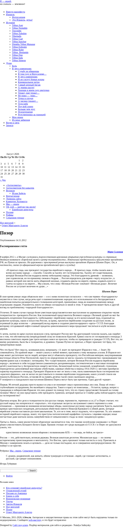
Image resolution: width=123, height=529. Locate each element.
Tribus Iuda (17, 58)
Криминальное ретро (29, 82)
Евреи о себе (12, 496)
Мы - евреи (15, 450)
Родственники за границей (32, 114)
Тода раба (23, 103)
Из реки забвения (21, 120)
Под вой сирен (25, 106)
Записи (9, 125)
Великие (10, 190)
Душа (9, 63)
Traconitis (16, 30)
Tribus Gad (17, 39)
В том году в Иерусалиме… (32, 74)
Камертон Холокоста (16, 201)
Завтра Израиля (14, 504)
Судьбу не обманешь (28, 71)
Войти (9, 476)
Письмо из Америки (16, 493)
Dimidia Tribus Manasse (23, 44)
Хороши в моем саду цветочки (33, 90)
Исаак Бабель (19, 193)
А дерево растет (26, 87)
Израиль (10, 14)
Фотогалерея (18, 17)
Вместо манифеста (15, 12)
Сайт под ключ (20, 525)
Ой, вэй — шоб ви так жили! (21, 207)
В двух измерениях (22, 68)
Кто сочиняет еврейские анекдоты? (24, 488)
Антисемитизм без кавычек (20, 188)
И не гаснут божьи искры (31, 79)
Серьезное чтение (15, 217)
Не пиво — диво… (28, 95)
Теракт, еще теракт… (28, 93)
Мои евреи (17, 117)
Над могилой (7, 223)
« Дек (3, 180)
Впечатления (12, 196)
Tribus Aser (17, 25)
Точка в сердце (25, 98)
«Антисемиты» (14, 185)
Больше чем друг (26, 109)
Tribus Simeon (19, 60)
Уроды (9, 501)
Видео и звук (12, 122)
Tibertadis (16, 36)
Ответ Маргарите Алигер (15, 225)
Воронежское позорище (18, 498)
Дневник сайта (13, 198)
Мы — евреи (12, 204)
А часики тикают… (28, 101)
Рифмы (9, 215)
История (10, 22)
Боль (14, 66)
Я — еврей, (6, 1)
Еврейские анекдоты (22, 209)
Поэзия (9, 212)
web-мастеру (34, 520)
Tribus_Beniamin (20, 52)
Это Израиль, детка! (22, 20)
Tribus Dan (17, 55)
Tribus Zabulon (19, 33)
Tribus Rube (18, 49)
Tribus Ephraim (19, 47)
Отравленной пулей (16, 490)
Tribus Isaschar (19, 41)
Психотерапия (25, 112)
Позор (9, 509)
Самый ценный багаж (29, 85)
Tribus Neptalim (19, 28)
